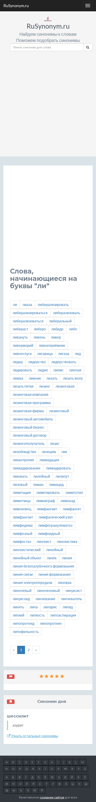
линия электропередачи (32, 582)
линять (18, 607)
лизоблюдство (24, 451)
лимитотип (74, 492)
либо (73, 329)
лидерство (37, 362)
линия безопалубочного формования (43, 566)
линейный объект (27, 558)
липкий (18, 615)
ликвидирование (26, 468)
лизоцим (49, 451)
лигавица (45, 353)
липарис (50, 607)
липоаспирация (63, 615)
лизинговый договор (29, 435)
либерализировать (53, 304)
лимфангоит (23, 517)
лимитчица (22, 501)
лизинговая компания (30, 394)
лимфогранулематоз (55, 525)
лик (64, 451)
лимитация (22, 492)
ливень (39, 337)
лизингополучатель (28, 443)
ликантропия (23, 460)
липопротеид (23, 623)
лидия (43, 370)
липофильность (26, 631)
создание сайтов (52, 797)
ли (15, 304)
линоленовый (48, 590)
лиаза (27, 304)
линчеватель (71, 599)
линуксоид (21, 599)
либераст (20, 329)
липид (68, 607)
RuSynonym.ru (16, 5)
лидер (18, 362)
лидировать (22, 370)
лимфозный (22, 533)
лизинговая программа (32, 402)
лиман (38, 484)
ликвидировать (58, 468)
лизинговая (65, 386)
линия (67, 558)
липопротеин (51, 623)
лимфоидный (49, 533)
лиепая (75, 370)
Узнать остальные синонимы (34, 736)
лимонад (68, 501)
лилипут (62, 476)
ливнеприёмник (52, 345)
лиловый (20, 484)
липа (34, 607)
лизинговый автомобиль (33, 419)
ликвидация (49, 460)
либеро (40, 329)
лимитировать (48, 492)
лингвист (44, 541)
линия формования (54, 574)
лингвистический (27, 550)
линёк (51, 558)
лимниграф (45, 501)
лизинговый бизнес (28, 427)
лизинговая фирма (28, 411)
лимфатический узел (56, 517)
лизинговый (59, 411)
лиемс (58, 370)
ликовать (20, 476)
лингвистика (67, 541)
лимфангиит (47, 509)
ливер (56, 337)
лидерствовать (63, 362)
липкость (37, 615)
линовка (64, 582)
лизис (54, 443)
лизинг (44, 386)
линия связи (23, 574)
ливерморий (23, 345)
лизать (51, 378)
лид (78, 353)
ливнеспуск (22, 353)
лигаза (63, 353)
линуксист (73, 590)
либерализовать (66, 313)
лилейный (41, 476)
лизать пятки (23, 386)
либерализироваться (30, 313)
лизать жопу (73, 378)
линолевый (22, 590)
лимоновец (22, 509)
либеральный (60, 321)
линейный (54, 550)
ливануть (20, 337)
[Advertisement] (48, 102)
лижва (18, 378)
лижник (35, 378)
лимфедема (23, 525)
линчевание (45, 599)
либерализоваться (28, 321)
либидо (57, 329)
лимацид (56, 484)
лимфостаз (22, 541)
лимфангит (72, 509)
